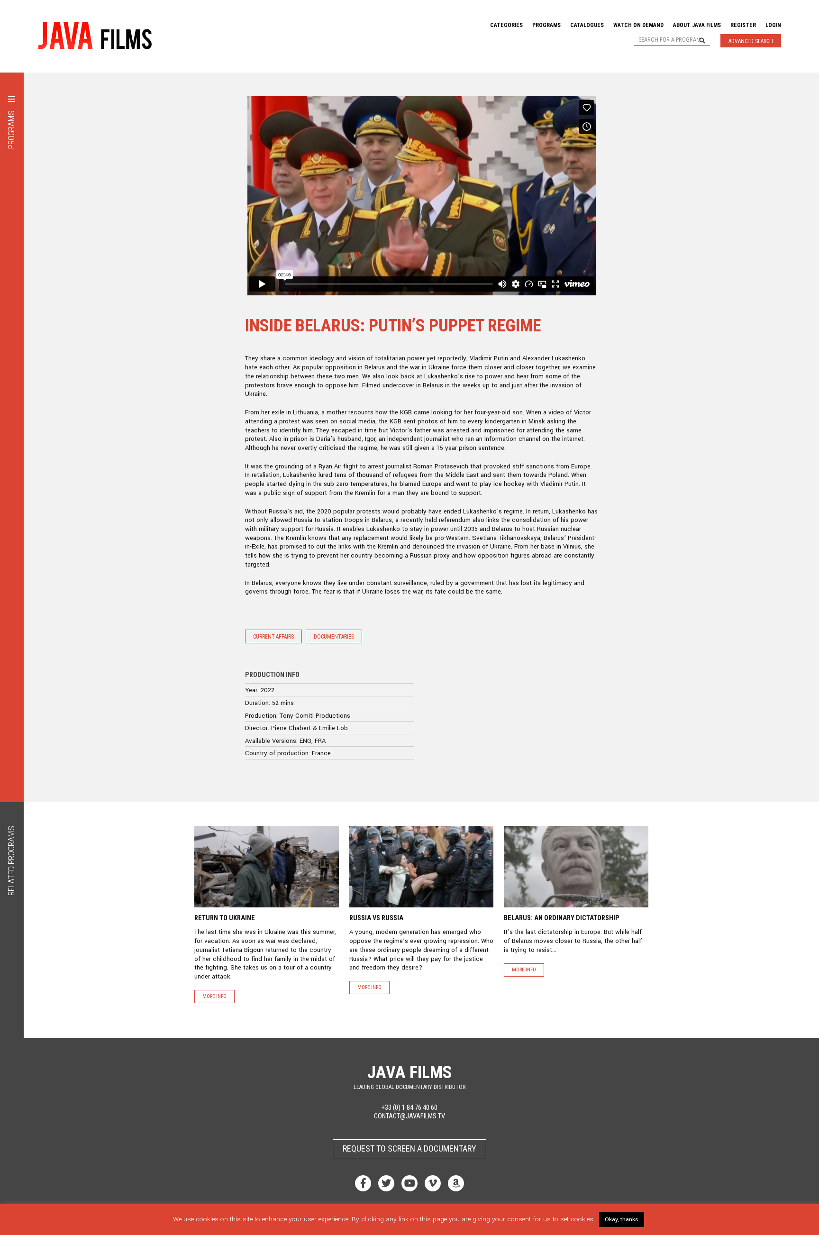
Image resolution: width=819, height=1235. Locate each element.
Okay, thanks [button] (621, 1220)
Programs (546, 25)
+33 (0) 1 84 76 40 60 (409, 1108)
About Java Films (697, 25)
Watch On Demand (638, 25)
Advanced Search (750, 41)
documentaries (334, 636)
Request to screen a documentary (409, 1148)
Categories (506, 25)
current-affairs (273, 636)
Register (743, 25)
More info (214, 996)
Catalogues (587, 25)
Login (773, 25)
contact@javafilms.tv (409, 1116)
